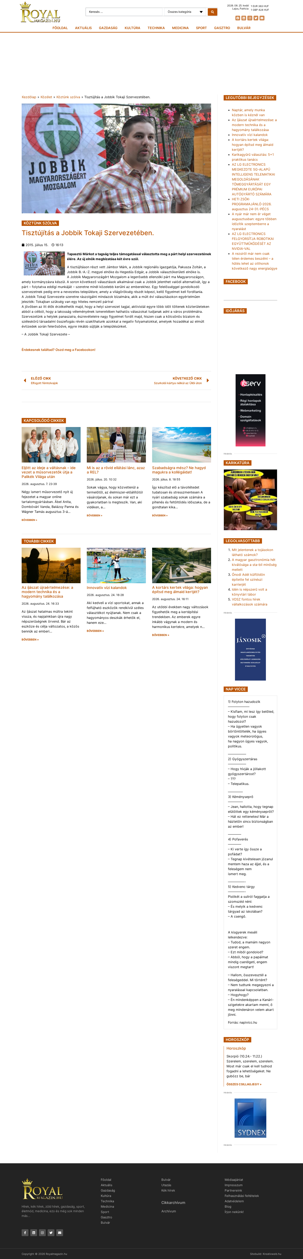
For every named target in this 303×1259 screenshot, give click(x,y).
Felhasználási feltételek (242, 1196)
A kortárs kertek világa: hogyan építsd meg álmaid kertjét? (180, 589)
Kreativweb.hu (272, 1253)
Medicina (180, 28)
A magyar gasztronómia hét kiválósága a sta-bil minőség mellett (254, 565)
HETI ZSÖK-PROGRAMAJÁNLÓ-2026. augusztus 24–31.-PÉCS (251, 204)
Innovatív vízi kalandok (107, 587)
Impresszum (234, 1185)
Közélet (46, 97)
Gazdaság (108, 28)
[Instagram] (249, 18)
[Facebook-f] (25, 1232)
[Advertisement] (151, 63)
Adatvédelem (234, 1201)
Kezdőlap (29, 97)
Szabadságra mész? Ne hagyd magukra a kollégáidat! (179, 470)
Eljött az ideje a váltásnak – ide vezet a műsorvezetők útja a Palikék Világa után (49, 472)
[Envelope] (262, 18)
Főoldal (60, 28)
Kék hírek (168, 1190)
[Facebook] (237, 18)
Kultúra (132, 28)
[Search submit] (212, 12)
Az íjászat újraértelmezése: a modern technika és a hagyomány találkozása (47, 591)
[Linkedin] (243, 18)
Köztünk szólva (68, 97)
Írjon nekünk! (234, 1212)
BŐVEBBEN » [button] (29, 520)
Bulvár (243, 28)
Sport (201, 28)
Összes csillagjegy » (244, 1084)
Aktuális (83, 28)
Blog (228, 1206)
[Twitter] (256, 18)
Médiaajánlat (234, 1180)
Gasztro (222, 28)
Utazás (166, 1185)
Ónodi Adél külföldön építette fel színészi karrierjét (248, 579)
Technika (156, 28)
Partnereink (233, 1190)
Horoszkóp (236, 1048)
